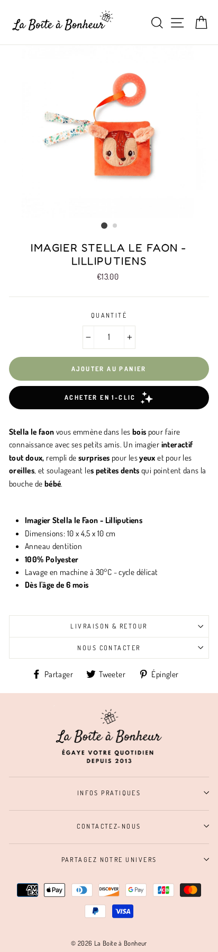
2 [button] (115, 226)
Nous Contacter (108, 647)
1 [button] (104, 225)
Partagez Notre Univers (109, 859)
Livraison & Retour (108, 626)
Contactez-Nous (109, 826)
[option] (109, 131)
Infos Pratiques (109, 792)
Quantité (109, 315)
